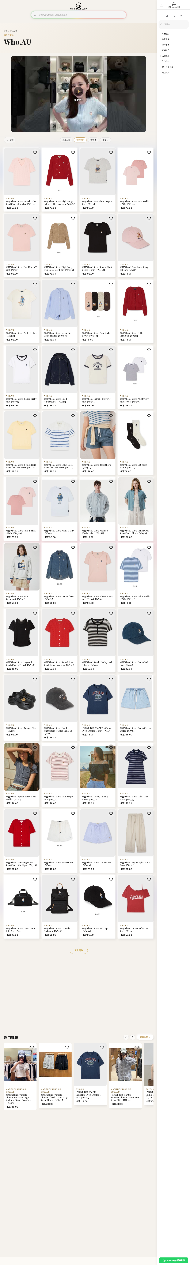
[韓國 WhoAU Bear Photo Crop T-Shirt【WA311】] (97, 180)
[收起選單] (161, 4)
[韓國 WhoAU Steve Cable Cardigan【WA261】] (135, 311)
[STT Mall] (173, 6)
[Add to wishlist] (35, 152)
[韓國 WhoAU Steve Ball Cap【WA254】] (97, 906)
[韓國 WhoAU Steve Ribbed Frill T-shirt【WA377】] (21, 377)
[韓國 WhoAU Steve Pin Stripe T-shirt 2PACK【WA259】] (135, 377)
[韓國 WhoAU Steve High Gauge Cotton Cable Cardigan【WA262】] (59, 180)
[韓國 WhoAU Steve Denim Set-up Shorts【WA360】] (135, 708)
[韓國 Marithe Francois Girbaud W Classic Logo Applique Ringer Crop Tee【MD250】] (20, 1076)
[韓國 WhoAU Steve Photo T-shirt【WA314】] (59, 509)
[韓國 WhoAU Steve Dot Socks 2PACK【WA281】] (135, 443)
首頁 (5, 31)
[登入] (174, 16)
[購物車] (180, 16)
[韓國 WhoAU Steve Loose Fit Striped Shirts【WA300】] (59, 311)
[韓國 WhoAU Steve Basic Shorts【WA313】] (59, 841)
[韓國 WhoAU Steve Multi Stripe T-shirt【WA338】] (59, 775)
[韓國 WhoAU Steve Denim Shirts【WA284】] (59, 575)
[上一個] (126, 1037)
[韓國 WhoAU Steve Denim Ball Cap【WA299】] (135, 640)
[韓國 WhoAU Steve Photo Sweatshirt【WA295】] (21, 575)
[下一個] (132, 1037)
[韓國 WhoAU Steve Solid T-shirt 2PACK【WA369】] (21, 509)
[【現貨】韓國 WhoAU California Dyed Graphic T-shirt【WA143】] (97, 708)
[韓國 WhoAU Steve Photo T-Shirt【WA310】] (21, 311)
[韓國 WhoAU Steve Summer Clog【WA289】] (21, 708)
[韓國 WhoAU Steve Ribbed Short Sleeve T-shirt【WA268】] (97, 245)
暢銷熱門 (80, 140)
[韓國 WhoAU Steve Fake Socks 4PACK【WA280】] (97, 311)
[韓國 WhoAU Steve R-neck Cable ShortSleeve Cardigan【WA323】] (59, 640)
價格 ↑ (93, 140)
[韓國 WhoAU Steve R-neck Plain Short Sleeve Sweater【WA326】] (21, 443)
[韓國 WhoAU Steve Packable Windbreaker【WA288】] (97, 509)
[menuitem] (173, 34)
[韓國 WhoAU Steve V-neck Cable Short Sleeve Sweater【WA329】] (21, 180)
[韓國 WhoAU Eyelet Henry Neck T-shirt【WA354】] (21, 775)
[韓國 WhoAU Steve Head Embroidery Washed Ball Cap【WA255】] (59, 708)
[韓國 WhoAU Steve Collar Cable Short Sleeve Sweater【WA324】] (59, 443)
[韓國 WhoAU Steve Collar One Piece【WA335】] (135, 775)
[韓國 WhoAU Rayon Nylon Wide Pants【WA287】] (135, 841)
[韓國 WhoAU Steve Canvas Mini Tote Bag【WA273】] (21, 906)
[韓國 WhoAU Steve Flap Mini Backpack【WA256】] (59, 906)
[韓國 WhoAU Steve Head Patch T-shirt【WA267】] (21, 245)
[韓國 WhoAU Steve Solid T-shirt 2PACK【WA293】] (135, 180)
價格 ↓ (106, 140)
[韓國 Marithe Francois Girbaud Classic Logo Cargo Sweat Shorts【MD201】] (55, 1075)
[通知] (167, 16)
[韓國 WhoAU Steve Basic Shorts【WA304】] (97, 443)
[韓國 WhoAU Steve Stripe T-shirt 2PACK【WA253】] (135, 575)
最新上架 (66, 140)
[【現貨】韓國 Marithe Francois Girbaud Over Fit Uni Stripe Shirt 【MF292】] (125, 1075)
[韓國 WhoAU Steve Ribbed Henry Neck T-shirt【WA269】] (97, 575)
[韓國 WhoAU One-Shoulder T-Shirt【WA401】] (135, 906)
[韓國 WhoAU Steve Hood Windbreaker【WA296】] (59, 377)
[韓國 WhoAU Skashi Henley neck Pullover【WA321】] (97, 640)
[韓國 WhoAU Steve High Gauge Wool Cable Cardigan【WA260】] (59, 245)
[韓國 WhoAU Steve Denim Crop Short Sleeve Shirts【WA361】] (135, 509)
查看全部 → (145, 1037)
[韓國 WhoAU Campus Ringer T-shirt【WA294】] (97, 377)
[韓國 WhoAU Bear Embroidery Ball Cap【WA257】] (135, 245)
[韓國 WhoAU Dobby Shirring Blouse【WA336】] (97, 775)
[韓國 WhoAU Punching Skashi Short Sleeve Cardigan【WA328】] (21, 841)
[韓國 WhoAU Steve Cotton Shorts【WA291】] (97, 841)
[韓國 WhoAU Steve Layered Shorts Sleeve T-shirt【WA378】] (21, 640)
